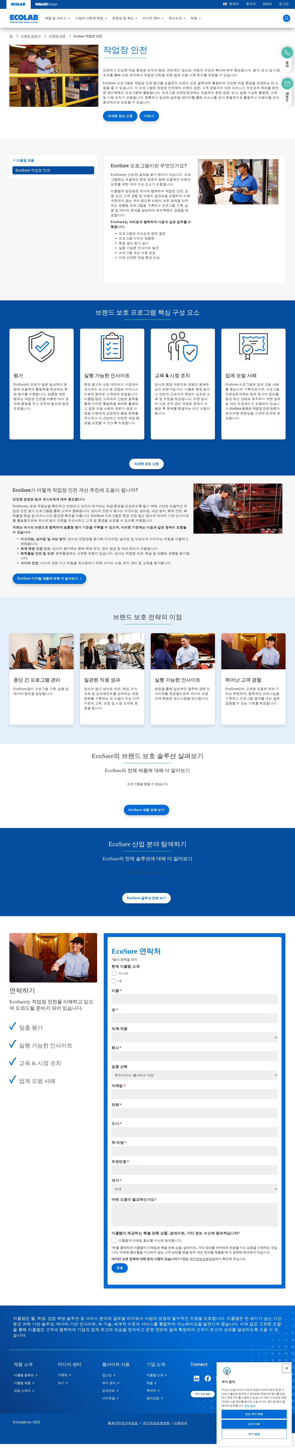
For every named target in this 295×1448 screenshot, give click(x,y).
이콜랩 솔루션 (31, 36)
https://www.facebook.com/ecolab (208, 1378)
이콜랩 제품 (57, 36)
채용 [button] (194, 18)
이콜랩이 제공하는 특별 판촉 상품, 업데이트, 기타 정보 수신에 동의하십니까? (176, 1233)
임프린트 (108, 1390)
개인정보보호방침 (202, 1259)
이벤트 (63, 1375)
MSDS (267, 4)
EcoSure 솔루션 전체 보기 (146, 898)
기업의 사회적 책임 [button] (89, 18)
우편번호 (119, 1162)
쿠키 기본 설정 (202, 1394)
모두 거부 (254, 1424)
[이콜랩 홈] (24, 19)
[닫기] (286, 1368)
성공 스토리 (22, 1390)
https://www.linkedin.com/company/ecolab (197, 1378)
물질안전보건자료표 (123, 1423)
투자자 (251, 4)
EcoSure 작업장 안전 (33, 170)
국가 (115, 1180)
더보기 (149, 116)
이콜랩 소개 (154, 1375)
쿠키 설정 (254, 1434)
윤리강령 (152, 1398)
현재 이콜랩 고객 (126, 966)
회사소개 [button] (175, 18)
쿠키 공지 (250, 1405)
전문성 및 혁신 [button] (123, 18)
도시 (115, 1124)
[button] (69, 18)
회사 (115, 1048)
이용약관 (180, 1423)
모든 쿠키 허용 (254, 1414)
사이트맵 (108, 1398)
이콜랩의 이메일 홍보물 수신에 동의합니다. (150, 1240)
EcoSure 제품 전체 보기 (146, 810)
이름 (115, 991)
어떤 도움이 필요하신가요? (134, 1200)
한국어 (234, 4)
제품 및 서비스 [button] (55, 18)
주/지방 (118, 1143)
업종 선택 (119, 1067)
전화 (115, 1105)
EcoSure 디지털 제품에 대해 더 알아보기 (47, 578)
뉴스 (61, 1383)
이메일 (117, 1086)
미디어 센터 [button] (151, 18)
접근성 (107, 1375)
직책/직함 (119, 1029)
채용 (149, 1383)
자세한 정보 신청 (120, 116)
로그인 (284, 4)
